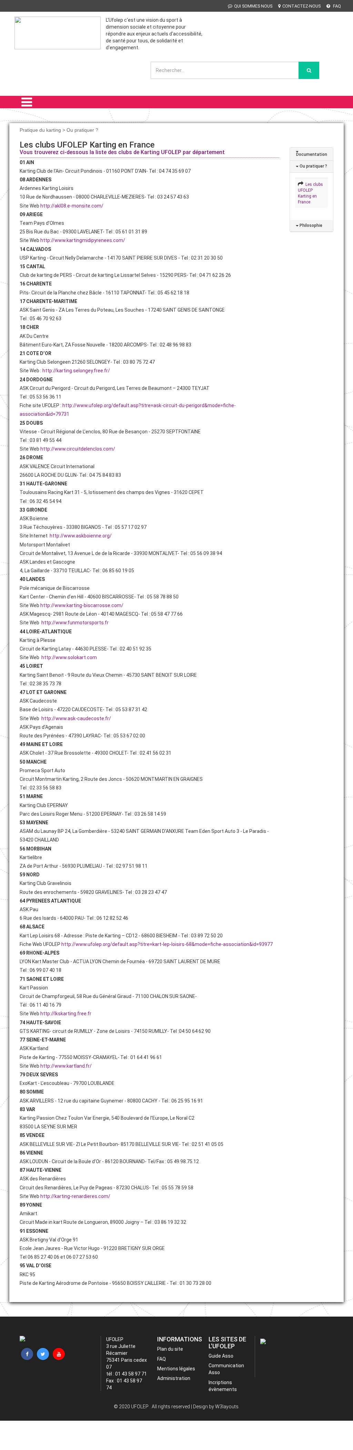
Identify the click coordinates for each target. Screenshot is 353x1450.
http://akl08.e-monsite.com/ (71, 206)
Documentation (311, 154)
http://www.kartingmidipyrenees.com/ (82, 240)
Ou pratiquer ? (313, 166)
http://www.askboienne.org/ (81, 535)
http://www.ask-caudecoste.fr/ (76, 718)
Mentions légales (176, 1368)
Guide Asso (221, 1356)
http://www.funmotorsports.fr (75, 622)
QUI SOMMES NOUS (253, 6)
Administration (173, 1378)
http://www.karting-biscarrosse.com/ (81, 605)
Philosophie (310, 225)
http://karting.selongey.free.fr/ (76, 370)
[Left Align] (309, 70)
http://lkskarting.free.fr (65, 1013)
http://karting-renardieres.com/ (75, 1196)
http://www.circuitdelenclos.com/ (77, 449)
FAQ (336, 6)
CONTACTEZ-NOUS (301, 6)
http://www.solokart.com (69, 657)
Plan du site (170, 1349)
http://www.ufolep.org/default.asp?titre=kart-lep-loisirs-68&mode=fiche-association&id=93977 (167, 944)
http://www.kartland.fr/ (66, 1066)
